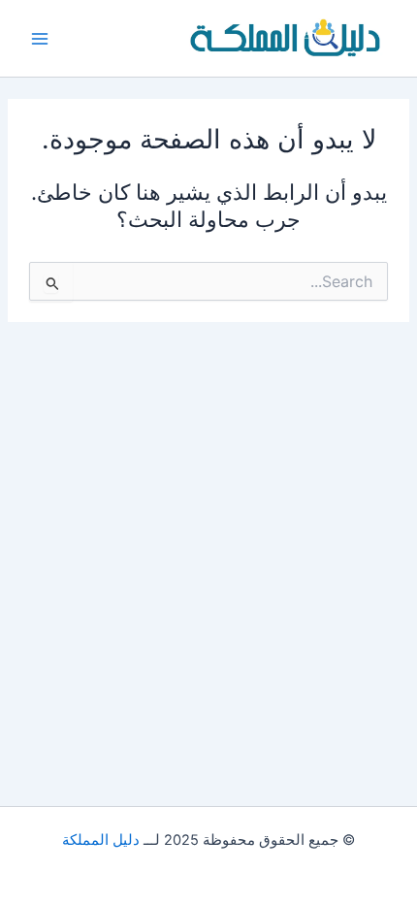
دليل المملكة (101, 840)
